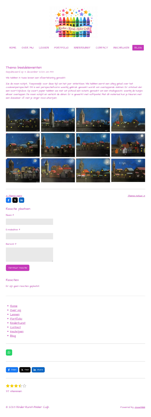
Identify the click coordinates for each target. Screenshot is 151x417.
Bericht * (11, 244)
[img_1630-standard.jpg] (58, 170)
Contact (15, 327)
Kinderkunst (17, 323)
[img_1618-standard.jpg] (22, 145)
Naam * (10, 215)
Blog (13, 336)
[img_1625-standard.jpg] (93, 145)
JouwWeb (140, 407)
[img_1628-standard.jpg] (22, 170)
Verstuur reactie (17, 267)
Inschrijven (16, 331)
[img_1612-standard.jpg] (22, 119)
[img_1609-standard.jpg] (58, 119)
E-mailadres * (13, 229)
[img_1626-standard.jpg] (128, 145)
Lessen (14, 314)
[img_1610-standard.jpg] (93, 119)
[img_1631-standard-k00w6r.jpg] (128, 170)
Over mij (15, 310)
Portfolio (16, 319)
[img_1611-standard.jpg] (128, 119)
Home (13, 306)
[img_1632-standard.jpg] (93, 170)
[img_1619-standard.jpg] (58, 145)
